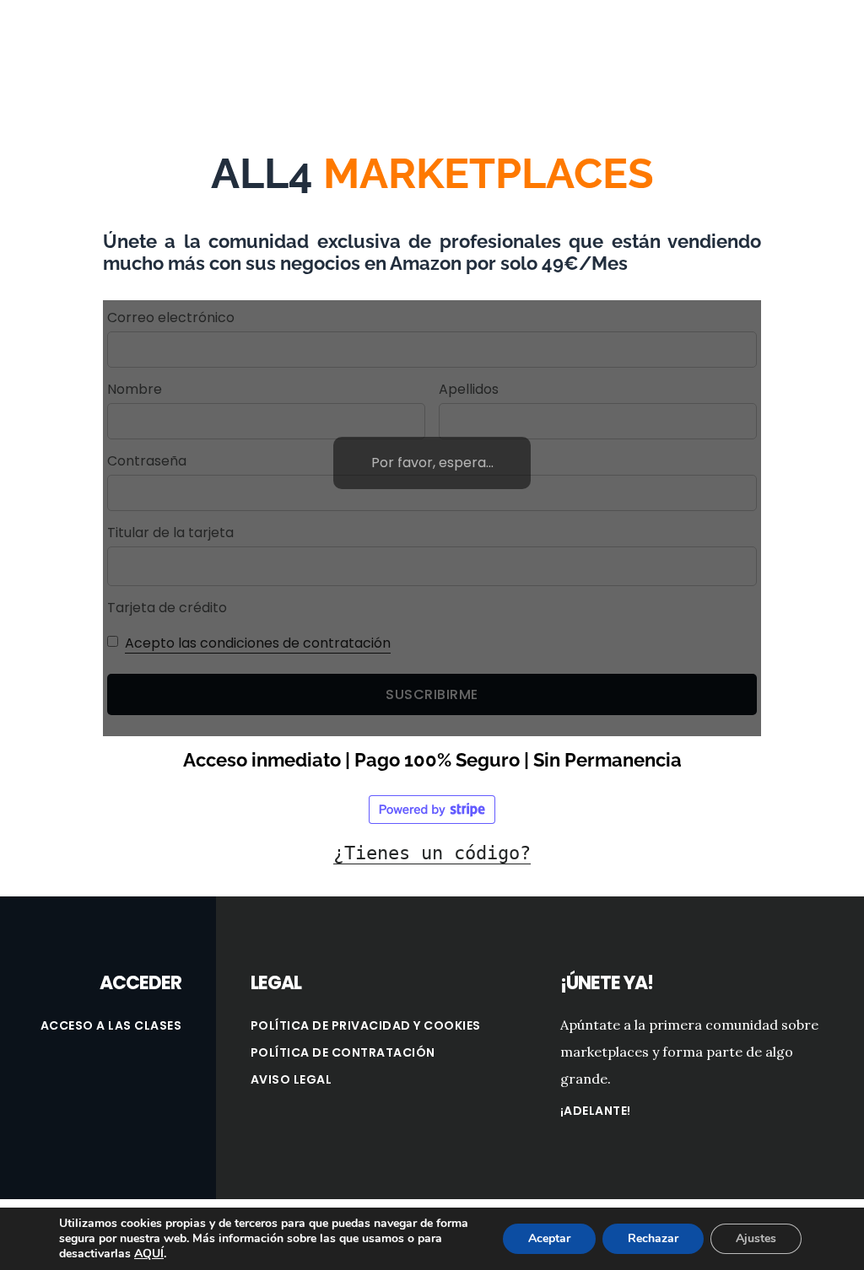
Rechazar (653, 1238)
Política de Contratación (343, 1052)
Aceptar (549, 1238)
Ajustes (756, 1238)
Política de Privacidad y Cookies (366, 1025)
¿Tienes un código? (432, 853)
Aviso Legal (291, 1079)
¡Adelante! (595, 1110)
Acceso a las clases (111, 1025)
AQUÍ (149, 1254)
